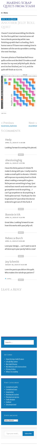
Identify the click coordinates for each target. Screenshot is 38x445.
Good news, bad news (9, 124)
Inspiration (10, 392)
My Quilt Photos (11, 364)
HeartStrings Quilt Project (15, 359)
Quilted (8, 402)
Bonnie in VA (12, 214)
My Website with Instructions (16, 367)
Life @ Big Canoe (12, 361)
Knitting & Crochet (12, 394)
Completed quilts (12, 387)
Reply (21, 154)
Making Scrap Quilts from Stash (19, 4)
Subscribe (28, 433)
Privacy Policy (11, 369)
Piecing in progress (12, 397)
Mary (14, 19)
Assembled (33, 124)
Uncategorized (11, 404)
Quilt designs (10, 399)
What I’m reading (12, 372)
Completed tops (11, 389)
